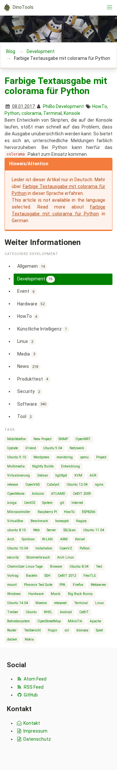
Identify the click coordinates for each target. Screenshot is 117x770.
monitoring (65, 457)
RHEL (48, 612)
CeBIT (84, 612)
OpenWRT (83, 439)
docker (12, 639)
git (62, 503)
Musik (55, 594)
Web (36, 530)
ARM (64, 539)
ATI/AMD (58, 494)
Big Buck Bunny (80, 594)
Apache (95, 621)
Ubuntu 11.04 (93, 530)
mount (12, 585)
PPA (62, 585)
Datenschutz (36, 739)
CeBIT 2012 (67, 576)
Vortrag (13, 576)
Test (99, 566)
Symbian (28, 539)
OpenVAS (32, 484)
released (60, 603)
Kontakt (31, 723)
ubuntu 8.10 (16, 530)
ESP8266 (88, 512)
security (13, 557)
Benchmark (39, 521)
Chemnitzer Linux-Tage (25, 566)
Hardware (31, 303)
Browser (56, 566)
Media (26, 353)
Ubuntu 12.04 (77, 484)
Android (66, 612)
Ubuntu (31, 612)
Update (12, 448)
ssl (67, 630)
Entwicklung (70, 466)
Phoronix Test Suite (38, 585)
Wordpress (41, 457)
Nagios (81, 521)
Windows (14, 594)
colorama (31, 113)
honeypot (62, 521)
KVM (78, 475)
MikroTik (75, 621)
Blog (10, 51)
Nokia (29, 639)
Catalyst (53, 484)
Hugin (52, 630)
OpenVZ (65, 548)
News (27, 366)
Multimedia (16, 466)
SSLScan (69, 530)
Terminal (52, 113)
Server (51, 530)
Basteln (31, 576)
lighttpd (61, 475)
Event (26, 291)
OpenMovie (15, 494)
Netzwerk (77, 448)
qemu (84, 457)
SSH (47, 576)
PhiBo (49, 106)
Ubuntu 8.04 (79, 566)
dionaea (82, 630)
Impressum (34, 731)
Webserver (98, 585)
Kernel (80, 539)
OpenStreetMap (49, 621)
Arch (10, 539)
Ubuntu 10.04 (17, 548)
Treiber (12, 612)
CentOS (29, 503)
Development (41, 51)
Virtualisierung (18, 475)
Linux (25, 341)
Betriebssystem (18, 621)
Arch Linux (65, 557)
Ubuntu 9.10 (16, 457)
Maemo (41, 603)
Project (101, 457)
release (12, 484)
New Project (42, 439)
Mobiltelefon (16, 439)
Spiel (99, 630)
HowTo (99, 106)
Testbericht (32, 630)
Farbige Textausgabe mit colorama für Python (56, 86)
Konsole (72, 113)
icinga (12, 503)
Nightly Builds (43, 466)
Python (12, 113)
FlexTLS (90, 576)
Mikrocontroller (18, 512)
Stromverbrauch (38, 557)
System (47, 503)
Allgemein (31, 266)
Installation (43, 548)
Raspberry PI (47, 512)
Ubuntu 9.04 (52, 448)
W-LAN (47, 539)
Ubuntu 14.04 (17, 603)
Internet (77, 503)
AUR (93, 475)
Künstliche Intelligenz (42, 328)
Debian (42, 475)
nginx (99, 484)
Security (28, 391)
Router (12, 630)
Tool (24, 416)
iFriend (30, 448)
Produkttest (32, 378)
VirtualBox (15, 521)
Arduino (38, 494)
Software (31, 403)
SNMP (63, 439)
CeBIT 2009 (82, 494)
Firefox (78, 585)
